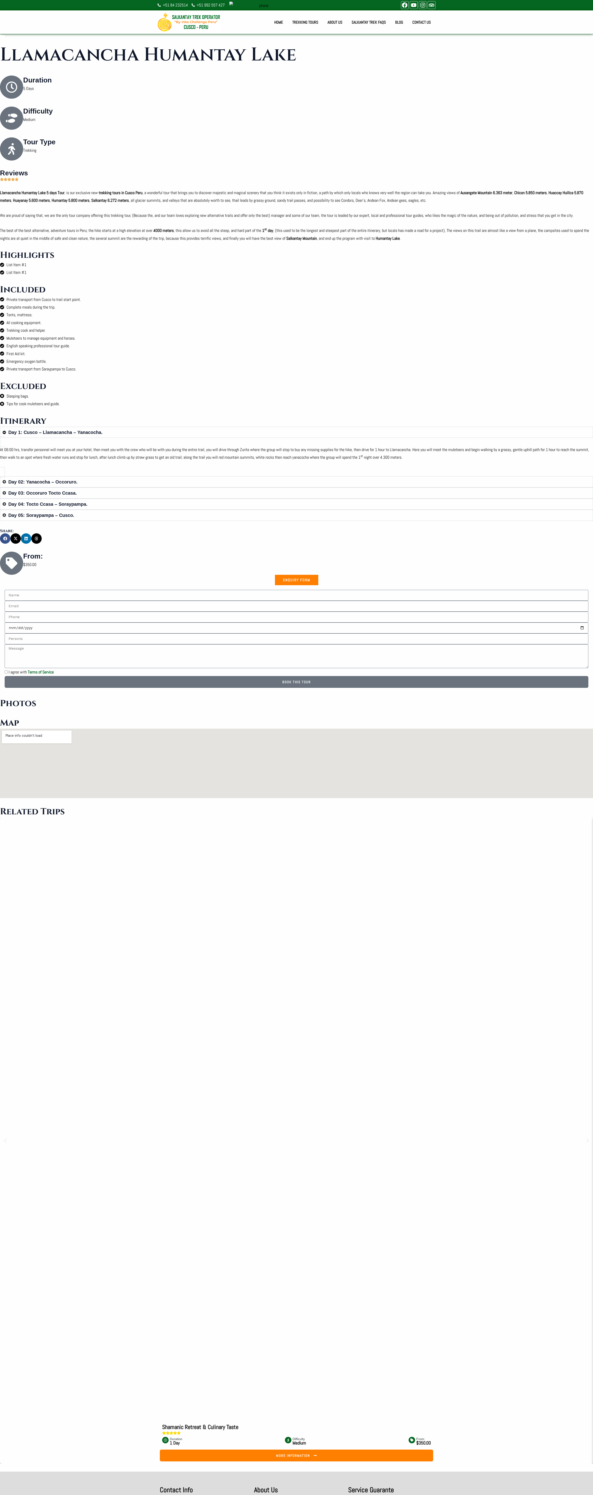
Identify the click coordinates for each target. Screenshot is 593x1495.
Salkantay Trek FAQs (369, 22)
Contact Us (421, 22)
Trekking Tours (305, 22)
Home (278, 22)
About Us (335, 22)
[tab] (296, 580)
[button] (5, 538)
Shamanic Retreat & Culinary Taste (200, 1427)
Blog (399, 22)
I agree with (31, 672)
